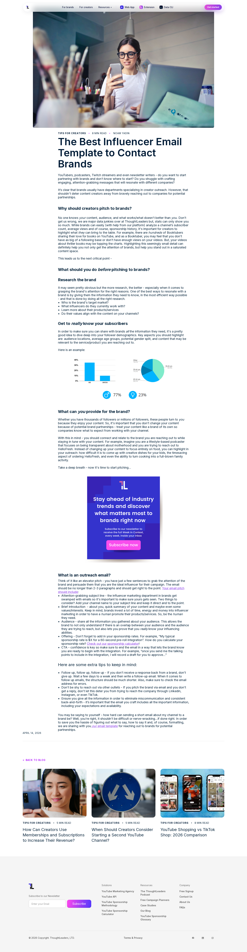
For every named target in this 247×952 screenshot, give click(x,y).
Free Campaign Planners (154, 900)
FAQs (182, 907)
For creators (86, 7)
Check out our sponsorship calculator (113, 643)
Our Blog (145, 910)
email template (105, 726)
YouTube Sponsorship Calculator (115, 912)
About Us (184, 902)
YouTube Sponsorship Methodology (115, 904)
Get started (213, 7)
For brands (68, 7)
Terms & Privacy (133, 937)
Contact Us (185, 896)
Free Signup (186, 891)
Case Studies (148, 905)
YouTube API (109, 896)
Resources (105, 7)
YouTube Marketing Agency (118, 891)
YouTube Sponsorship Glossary (153, 918)
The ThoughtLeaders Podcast (153, 893)
